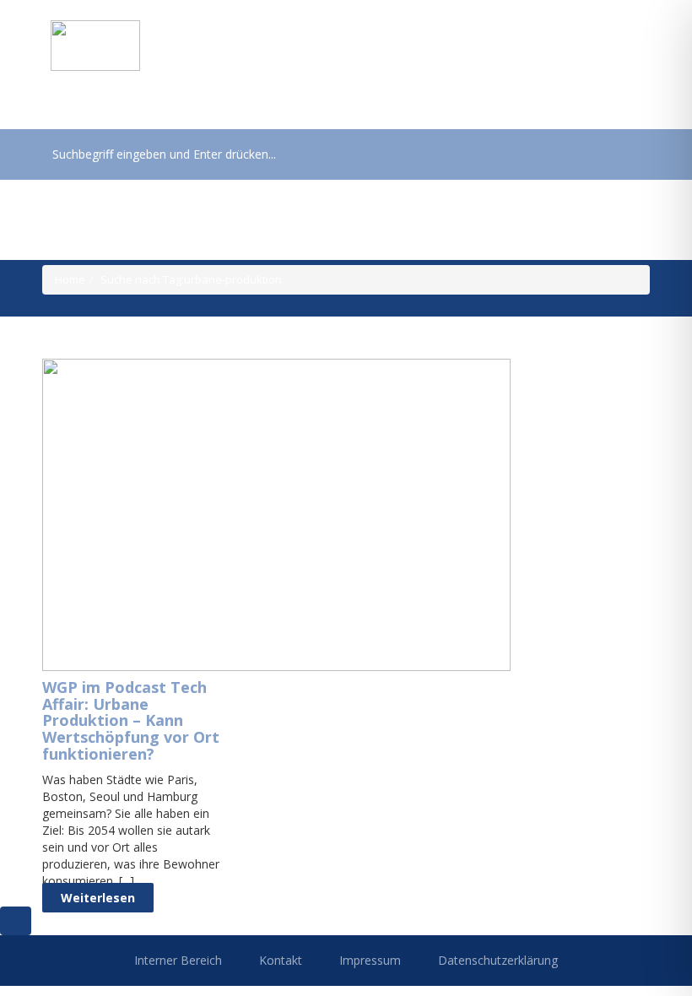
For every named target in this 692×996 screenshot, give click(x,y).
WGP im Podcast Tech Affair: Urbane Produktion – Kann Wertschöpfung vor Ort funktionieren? (130, 720)
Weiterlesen (98, 898)
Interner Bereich (178, 960)
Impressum (370, 960)
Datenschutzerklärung (498, 960)
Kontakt (280, 960)
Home (70, 279)
